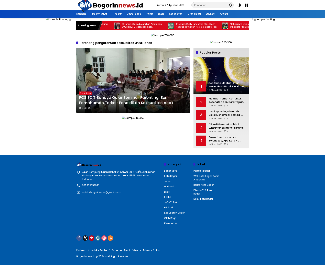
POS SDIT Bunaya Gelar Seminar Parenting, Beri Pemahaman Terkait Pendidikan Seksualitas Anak (126, 100)
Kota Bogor (170, 176)
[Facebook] (79, 238)
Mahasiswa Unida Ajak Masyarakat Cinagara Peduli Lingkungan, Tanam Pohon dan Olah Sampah (240, 25)
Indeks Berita (99, 250)
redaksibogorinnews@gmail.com (101, 192)
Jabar (167, 181)
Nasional (169, 186)
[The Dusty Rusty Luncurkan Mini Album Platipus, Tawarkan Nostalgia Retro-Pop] (162, 26)
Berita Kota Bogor (203, 185)
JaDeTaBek (170, 202)
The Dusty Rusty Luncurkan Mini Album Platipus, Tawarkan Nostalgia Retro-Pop (187, 25)
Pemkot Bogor (201, 170)
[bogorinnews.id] (110, 5)
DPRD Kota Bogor (203, 199)
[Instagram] (104, 238)
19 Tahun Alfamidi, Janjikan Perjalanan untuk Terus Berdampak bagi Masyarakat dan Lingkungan (133, 25)
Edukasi (168, 207)
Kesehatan (170, 223)
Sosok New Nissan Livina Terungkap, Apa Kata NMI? (225, 139)
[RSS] (110, 238)
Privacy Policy (151, 250)
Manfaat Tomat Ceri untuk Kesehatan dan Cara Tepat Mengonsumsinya (226, 100)
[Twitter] (85, 238)
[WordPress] (98, 238)
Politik (167, 197)
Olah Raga (170, 218)
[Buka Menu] (247, 5)
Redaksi (81, 250)
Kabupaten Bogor (174, 213)
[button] (230, 5)
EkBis (167, 191)
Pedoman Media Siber (125, 250)
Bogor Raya (85, 93)
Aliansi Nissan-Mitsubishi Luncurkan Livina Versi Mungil (226, 126)
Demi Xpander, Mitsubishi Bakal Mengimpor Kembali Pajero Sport (225, 113)
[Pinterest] (91, 238)
